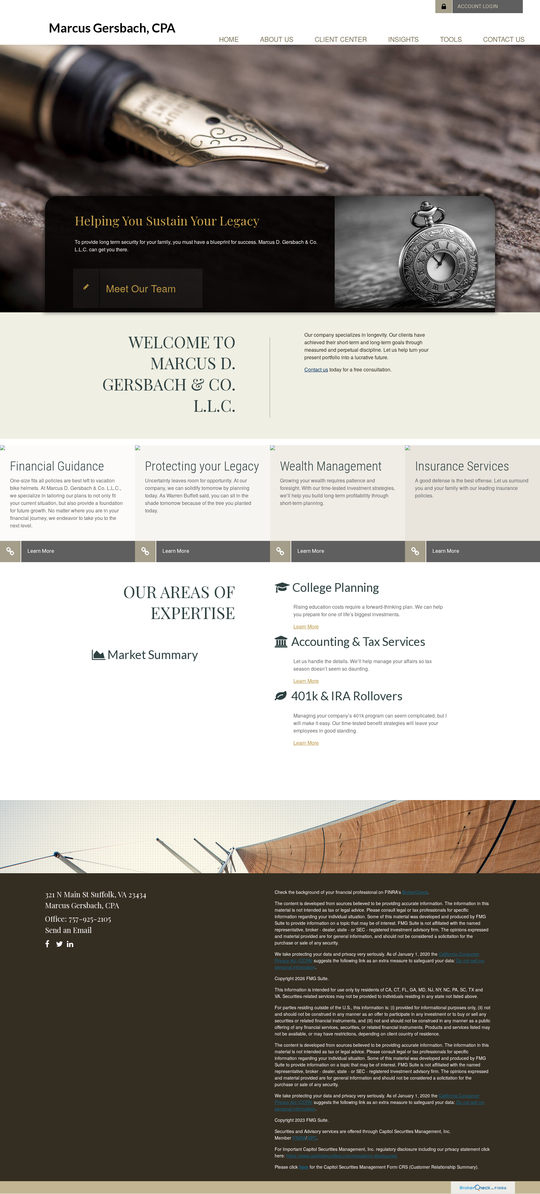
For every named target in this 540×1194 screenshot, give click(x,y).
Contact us (316, 369)
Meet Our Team (141, 288)
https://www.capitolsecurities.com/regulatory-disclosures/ (342, 1155)
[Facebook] (49, 943)
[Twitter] (60, 943)
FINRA (299, 1138)
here (303, 1167)
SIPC (312, 1138)
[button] (276, 39)
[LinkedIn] (71, 943)
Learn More (41, 551)
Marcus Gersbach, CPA (112, 28)
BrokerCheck (415, 892)
